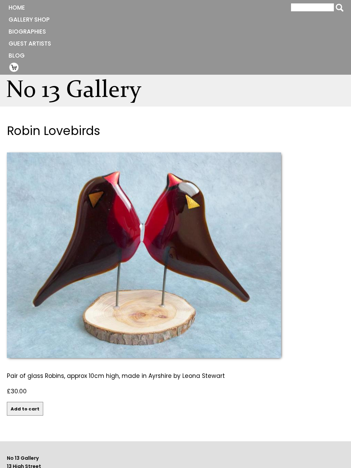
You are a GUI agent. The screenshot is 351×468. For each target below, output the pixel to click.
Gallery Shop (29, 19)
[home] (77, 93)
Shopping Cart (14, 67)
